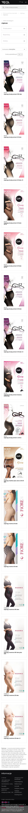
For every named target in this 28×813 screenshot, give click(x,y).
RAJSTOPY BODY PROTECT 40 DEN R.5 (13, 352)
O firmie (3, 777)
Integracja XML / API (7, 792)
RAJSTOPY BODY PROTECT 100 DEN (13, 94)
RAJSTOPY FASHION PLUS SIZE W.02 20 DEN (14, 481)
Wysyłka (3, 786)
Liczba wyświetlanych (11, 54)
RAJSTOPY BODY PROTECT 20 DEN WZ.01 (12, 223)
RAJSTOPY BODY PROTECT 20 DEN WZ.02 (12, 266)
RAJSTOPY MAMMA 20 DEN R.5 (12, 738)
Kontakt (17, 786)
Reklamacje (18, 784)
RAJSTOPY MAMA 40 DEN (11, 566)
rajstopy (22, 13)
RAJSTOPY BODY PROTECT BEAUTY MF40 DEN (13, 395)
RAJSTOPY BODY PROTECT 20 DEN (12, 137)
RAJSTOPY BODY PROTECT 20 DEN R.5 (13, 180)
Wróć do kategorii (8, 20)
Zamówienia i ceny (7, 784)
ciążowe (5, 15)
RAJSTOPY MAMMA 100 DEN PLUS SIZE (13, 653)
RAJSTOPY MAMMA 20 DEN (11, 695)
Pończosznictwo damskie (10, 13)
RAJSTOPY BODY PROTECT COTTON (12, 437)
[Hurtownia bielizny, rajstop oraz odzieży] (5, 2)
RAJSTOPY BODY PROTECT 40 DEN (13, 309)
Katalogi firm (18, 794)
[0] (22, 2)
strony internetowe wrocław (7, 799)
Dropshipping (19, 781)
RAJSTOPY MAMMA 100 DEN (11, 609)
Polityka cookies (19, 788)
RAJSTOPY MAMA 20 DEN (10, 523)
